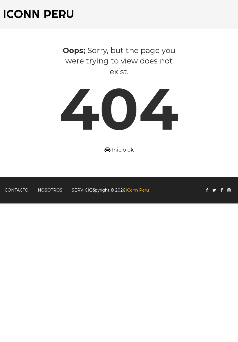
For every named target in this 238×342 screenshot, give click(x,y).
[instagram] (229, 190)
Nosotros (50, 190)
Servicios (83, 190)
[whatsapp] (235, 188)
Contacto (16, 190)
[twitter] (214, 190)
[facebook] (207, 190)
